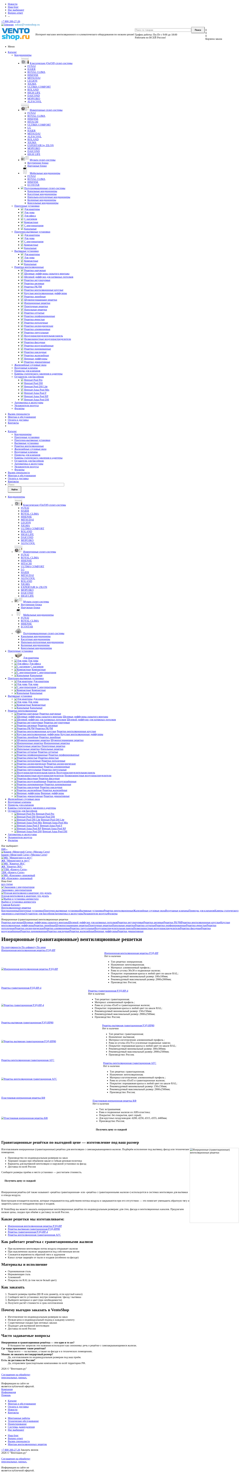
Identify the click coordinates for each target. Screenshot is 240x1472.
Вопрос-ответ (15, 1438)
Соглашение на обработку (15, 1374)
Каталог (12, 52)
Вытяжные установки (26, 251)
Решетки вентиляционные (29, 267)
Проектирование (17, 1424)
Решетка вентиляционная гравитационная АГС (34, 1234)
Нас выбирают (16, 1429)
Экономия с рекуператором (16, 890)
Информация (8, 1392)
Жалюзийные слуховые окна (30, 365)
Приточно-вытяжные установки (32, 231)
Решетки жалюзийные (82, 931)
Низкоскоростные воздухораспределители (156, 928)
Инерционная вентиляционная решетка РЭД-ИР (35, 1226)
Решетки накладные (58, 931)
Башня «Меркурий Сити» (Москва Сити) (24, 854)
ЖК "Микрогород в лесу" (15, 860)
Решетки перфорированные (170, 925)
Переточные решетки (100, 925)
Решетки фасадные (190, 928)
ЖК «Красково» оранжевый (16, 878)
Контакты (13, 422)
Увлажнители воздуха (26, 405)
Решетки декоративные (131, 931)
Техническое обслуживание (23, 1421)
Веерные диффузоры (106, 931)
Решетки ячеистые (196, 925)
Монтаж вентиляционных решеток (27, 1444)
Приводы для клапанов (27, 370)
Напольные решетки (123, 925)
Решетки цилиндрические (29, 928)
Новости (12, 1409)
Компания (7, 1389)
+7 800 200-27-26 (10, 21)
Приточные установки (27, 205)
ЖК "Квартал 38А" (12, 866)
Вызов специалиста (19, 414)
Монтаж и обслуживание (22, 417)
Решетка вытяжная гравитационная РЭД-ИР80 (34, 1229)
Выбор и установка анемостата (18, 901)
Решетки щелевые (154, 922)
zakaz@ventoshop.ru (27, 24)
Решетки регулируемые (130, 922)
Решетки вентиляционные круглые (200, 922)
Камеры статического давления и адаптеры (38, 373)
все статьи (7, 884)
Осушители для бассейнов (29, 376)
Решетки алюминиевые (57, 928)
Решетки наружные (12, 922)
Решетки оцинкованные (33, 931)
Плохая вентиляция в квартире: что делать (25, 896)
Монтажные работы (19, 1418)
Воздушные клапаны (26, 367)
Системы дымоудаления (21, 1427)
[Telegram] (7, 24)
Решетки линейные (44, 925)
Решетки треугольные (82, 928)
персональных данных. (14, 1377)
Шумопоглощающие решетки (71, 925)
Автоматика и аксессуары (28, 402)
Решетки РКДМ (172, 922)
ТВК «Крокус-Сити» (13, 872)
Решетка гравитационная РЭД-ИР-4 (28, 1232)
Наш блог (13, 1435)
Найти (14, 489)
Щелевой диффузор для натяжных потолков (92, 922)
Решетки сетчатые (145, 925)
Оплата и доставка (18, 419)
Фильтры (19, 408)
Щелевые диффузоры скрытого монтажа (45, 922)
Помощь (6, 1395)
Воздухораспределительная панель (114, 928)
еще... (4, 848)
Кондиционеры (23, 55)
